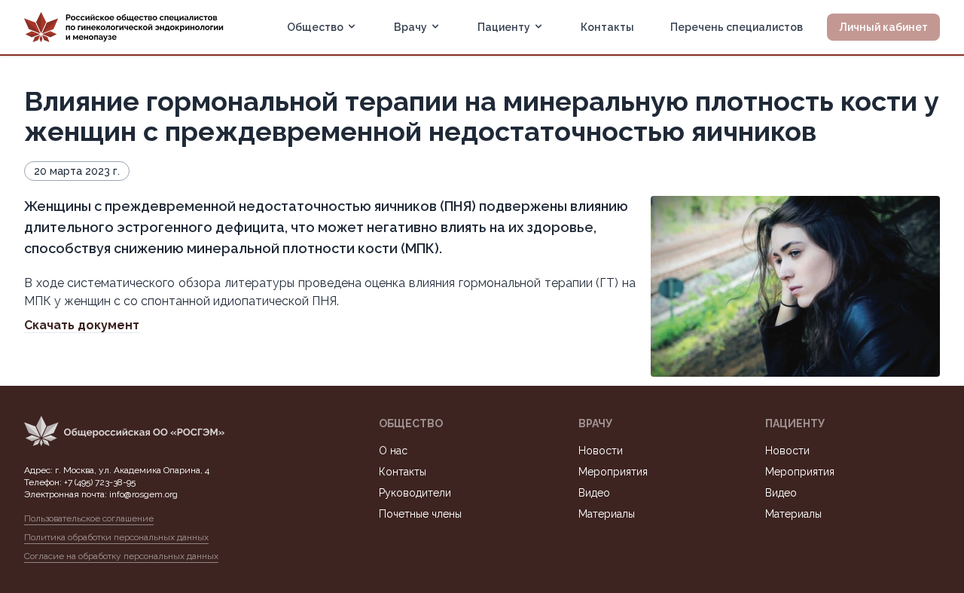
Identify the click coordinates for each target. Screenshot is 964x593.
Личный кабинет (883, 27)
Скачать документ (81, 325)
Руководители (415, 493)
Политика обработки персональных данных (116, 537)
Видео (594, 493)
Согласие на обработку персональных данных (121, 556)
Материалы (606, 514)
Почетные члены (420, 514)
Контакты (607, 27)
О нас (393, 451)
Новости (600, 451)
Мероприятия (613, 472)
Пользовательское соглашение (89, 518)
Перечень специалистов (736, 27)
